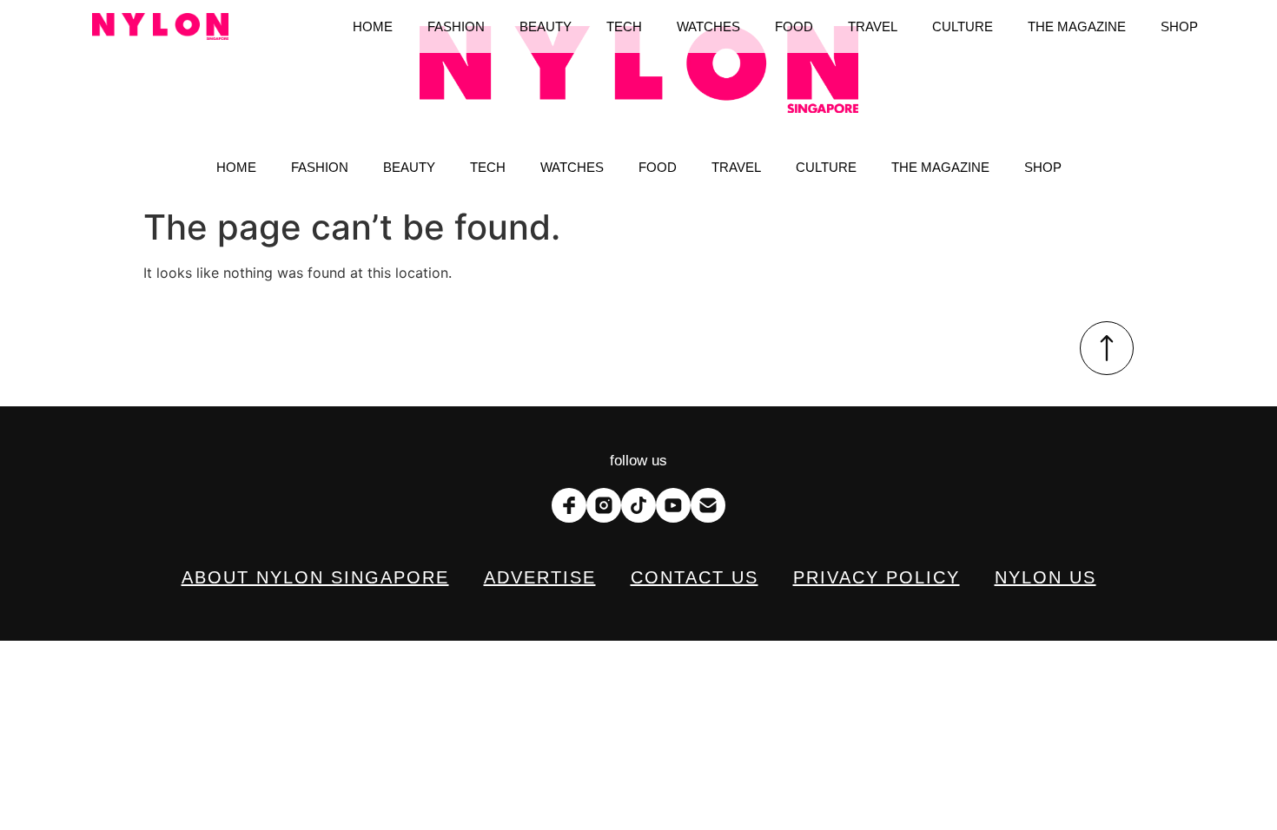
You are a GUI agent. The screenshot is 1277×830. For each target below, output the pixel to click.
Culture (826, 167)
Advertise (540, 577)
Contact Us (694, 577)
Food (657, 167)
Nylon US (1045, 577)
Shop (1043, 167)
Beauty (409, 167)
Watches (572, 167)
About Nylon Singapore (315, 577)
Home (236, 167)
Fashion (319, 167)
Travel (736, 167)
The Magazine (940, 167)
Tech (488, 167)
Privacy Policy (876, 577)
